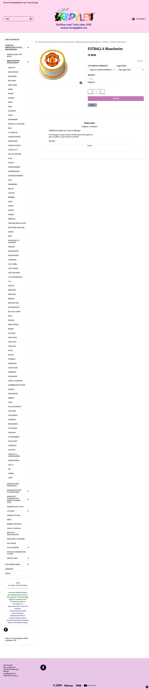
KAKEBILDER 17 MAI (13, 515)
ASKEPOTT (11, 68)
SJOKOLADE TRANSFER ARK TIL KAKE (16, 553)
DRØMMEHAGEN (13, 171)
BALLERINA (12, 81)
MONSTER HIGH (13, 303)
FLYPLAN (11, 193)
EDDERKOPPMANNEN (15, 176)
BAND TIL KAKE (12, 558)
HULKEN (11, 210)
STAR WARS (12, 411)
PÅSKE (9, 520)
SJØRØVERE (12, 372)
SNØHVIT (11, 398)
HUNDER (11, 215)
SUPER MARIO (13, 415)
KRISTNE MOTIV (13, 251)
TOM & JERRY (12, 441)
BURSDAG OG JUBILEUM (16, 124)
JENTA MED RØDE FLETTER (17, 223)
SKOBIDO (11, 389)
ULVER (10, 478)
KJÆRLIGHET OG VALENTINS (13, 241)
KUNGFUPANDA (13, 255)
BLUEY (10, 115)
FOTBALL (11, 197)
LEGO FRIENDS (13, 268)
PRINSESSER (12, 363)
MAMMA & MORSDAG (14, 524)
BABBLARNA (12, 76)
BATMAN (11, 98)
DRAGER (11, 163)
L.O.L (10, 281)
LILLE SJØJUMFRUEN (15, 277)
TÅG (9, 469)
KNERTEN (11, 247)
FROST (10, 202)
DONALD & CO (13, 150)
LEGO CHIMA (12, 264)
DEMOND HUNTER (14, 137)
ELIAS (10, 180)
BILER (10, 107)
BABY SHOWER (13, 72)
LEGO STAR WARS (14, 273)
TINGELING (12, 433)
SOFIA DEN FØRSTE (14, 407)
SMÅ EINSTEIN (13, 394)
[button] (139, 18)
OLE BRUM (11, 333)
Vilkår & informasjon (10, 676)
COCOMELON (12, 132)
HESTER (10, 206)
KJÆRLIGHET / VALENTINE (16, 539)
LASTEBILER (12, 260)
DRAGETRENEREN (14, 167)
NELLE (10, 316)
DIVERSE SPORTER (14, 145)
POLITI (10, 350)
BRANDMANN (12, 119)
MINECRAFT (12, 294)
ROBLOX (11, 355)
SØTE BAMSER (13, 424)
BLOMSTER (12, 111)
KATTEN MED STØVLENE (16, 227)
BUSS (10, 128)
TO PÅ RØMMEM (13, 437)
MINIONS (11, 299)
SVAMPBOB (12, 420)
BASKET (10, 94)
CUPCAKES (10, 511)
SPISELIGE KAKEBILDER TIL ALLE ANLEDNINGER (13, 47)
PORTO (7, 573)
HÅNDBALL (12, 219)
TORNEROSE (12, 445)
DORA (10, 158)
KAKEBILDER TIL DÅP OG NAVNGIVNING (14, 491)
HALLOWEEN (11, 543)
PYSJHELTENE (12, 368)
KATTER (10, 232)
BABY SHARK (12, 85)
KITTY (10, 236)
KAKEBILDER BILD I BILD (15, 507)
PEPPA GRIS (12, 342)
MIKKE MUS (12, 290)
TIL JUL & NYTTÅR (13, 548)
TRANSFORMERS (13, 460)
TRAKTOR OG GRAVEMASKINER (14, 455)
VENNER (11, 473)
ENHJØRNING (12, 184)
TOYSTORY (11, 450)
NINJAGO (11, 320)
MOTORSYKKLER (13, 307)
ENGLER (11, 189)
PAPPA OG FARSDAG (14, 528)
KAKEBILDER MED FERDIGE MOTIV (13, 62)
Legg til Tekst (121, 66)
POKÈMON (11, 359)
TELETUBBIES (12, 428)
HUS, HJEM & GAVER (12, 564)
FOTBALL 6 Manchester (118, 42)
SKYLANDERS (12, 376)
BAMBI (10, 89)
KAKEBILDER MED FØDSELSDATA (13, 485)
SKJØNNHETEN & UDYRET (16, 385)
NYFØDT (11, 329)
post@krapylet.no (9, 673)
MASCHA (11, 286)
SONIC (10, 402)
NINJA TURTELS (13, 325)
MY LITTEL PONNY (14, 312)
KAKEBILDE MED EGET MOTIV (14, 55)
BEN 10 (10, 102)
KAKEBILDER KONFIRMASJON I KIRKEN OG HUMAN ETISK (13, 499)
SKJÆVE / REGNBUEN (15, 381)
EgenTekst (91, 75)
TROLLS (10, 465)
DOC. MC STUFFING (14, 154)
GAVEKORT (9, 569)
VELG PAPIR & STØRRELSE (98, 66)
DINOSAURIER (13, 141)
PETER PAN (12, 346)
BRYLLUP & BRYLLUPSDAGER (13, 534)
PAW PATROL (12, 337)
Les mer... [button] (140, 61)
